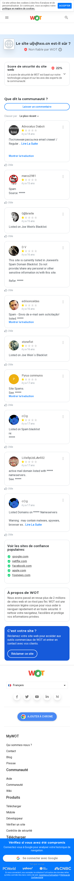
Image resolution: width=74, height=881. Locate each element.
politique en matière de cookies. (18, 8)
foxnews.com (21, 575)
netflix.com (19, 561)
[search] (66, 17)
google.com (20, 556)
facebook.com (22, 566)
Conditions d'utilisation (48, 875)
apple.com (19, 570)
